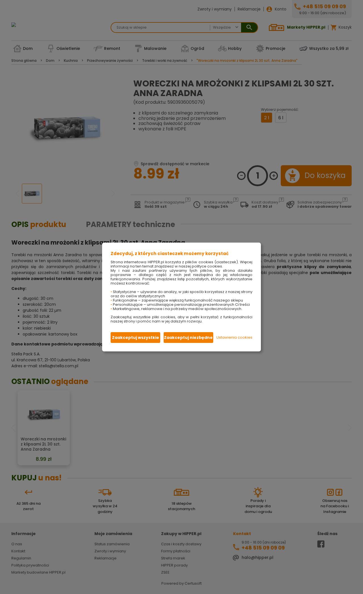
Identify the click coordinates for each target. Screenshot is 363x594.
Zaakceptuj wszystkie (135, 337)
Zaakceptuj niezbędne (188, 337)
